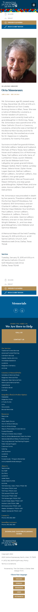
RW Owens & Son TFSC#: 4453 (11, 506)
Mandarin (19, 587)
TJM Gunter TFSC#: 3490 (9, 496)
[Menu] (34, 5)
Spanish (19, 583)
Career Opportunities (8, 481)
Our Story (5, 473)
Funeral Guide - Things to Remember (13, 459)
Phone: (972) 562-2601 (8, 517)
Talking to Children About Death (12, 434)
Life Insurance (6, 451)
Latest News (5, 478)
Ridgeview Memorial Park (10, 377)
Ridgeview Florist (7, 399)
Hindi (19, 592)
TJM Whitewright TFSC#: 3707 (11, 498)
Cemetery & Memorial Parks (10, 375)
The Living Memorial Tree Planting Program (15, 441)
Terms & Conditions (9, 564)
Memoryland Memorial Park (10, 382)
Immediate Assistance (9, 360)
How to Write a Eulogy (9, 426)
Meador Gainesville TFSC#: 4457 (12, 511)
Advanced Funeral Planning (10, 353)
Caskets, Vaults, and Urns (9, 358)
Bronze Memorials (7, 409)
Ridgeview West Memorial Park (11, 380)
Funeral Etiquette (7, 431)
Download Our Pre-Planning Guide (19, 533)
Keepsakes (5, 397)
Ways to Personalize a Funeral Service (13, 429)
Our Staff (4, 470)
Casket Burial (6, 385)
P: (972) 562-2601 (8, 560)
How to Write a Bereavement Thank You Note (16, 436)
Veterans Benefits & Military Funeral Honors (15, 439)
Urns (3, 404)
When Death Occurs (8, 421)
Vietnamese (19, 596)
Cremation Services (8, 355)
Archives (4, 368)
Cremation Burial (7, 387)
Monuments (5, 407)
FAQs (16, 560)
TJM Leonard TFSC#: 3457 (10, 493)
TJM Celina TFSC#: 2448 (9, 488)
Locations (5, 363)
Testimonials (6, 468)
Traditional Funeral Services (10, 350)
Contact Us (19, 339)
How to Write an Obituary (10, 423)
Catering (4, 449)
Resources (5, 416)
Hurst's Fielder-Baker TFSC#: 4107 (12, 501)
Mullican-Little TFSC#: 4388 (10, 503)
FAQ (3, 418)
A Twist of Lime (6, 402)
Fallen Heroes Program (9, 444)
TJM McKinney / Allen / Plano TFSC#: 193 (14, 486)
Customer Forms (7, 446)
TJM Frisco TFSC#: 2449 (9, 491)
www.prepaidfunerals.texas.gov (12, 461)
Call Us (19, 332)
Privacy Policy (23, 560)
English (19, 579)
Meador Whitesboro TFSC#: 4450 (12, 508)
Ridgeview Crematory (9, 365)
